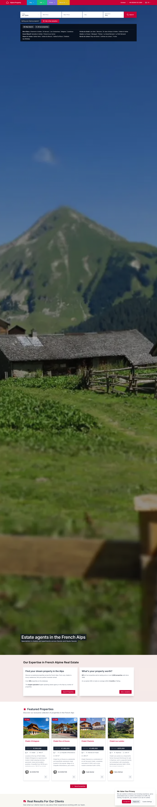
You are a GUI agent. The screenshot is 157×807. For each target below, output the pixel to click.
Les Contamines (55, 31)
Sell (41, 2)
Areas (51, 2)
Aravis (82, 34)
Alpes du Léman (28, 36)
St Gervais (46, 31)
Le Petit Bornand (121, 34)
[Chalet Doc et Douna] (64, 749)
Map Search (29, 27)
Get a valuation (125, 692)
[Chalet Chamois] (92, 749)
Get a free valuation (51, 21)
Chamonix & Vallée (36, 31)
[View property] (45, 777)
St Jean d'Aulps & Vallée (110, 31)
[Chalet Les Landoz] (121, 749)
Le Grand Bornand (109, 34)
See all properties (80, 786)
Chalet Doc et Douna (61, 741)
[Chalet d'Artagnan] (36, 749)
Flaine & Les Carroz (49, 34)
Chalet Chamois (87, 741)
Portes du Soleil (85, 31)
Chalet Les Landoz (117, 741)
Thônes (100, 34)
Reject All (136, 801)
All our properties (43, 27)
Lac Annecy (26, 39)
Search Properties (68, 692)
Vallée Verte (37, 36)
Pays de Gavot (95, 36)
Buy (31, 2)
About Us (62, 2)
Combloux (70, 31)
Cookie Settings (147, 801)
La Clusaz (87, 34)
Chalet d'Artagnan (32, 741)
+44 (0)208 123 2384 (135, 2)
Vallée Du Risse (58, 36)
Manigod (94, 34)
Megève (63, 31)
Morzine (99, 31)
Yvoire (115, 36)
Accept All (126, 801)
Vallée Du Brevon (47, 36)
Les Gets (93, 31)
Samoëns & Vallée (37, 34)
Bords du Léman (85, 36)
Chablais (66, 36)
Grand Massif (27, 34)
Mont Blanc (26, 31)
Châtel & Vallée (123, 31)
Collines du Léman (106, 36)
